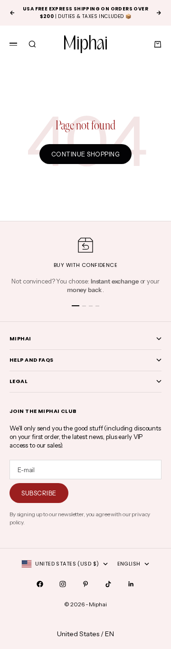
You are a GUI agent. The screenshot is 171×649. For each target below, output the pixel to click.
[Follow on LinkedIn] (131, 584)
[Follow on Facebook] (40, 584)
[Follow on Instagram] (62, 584)
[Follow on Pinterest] (85, 584)
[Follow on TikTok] (108, 584)
